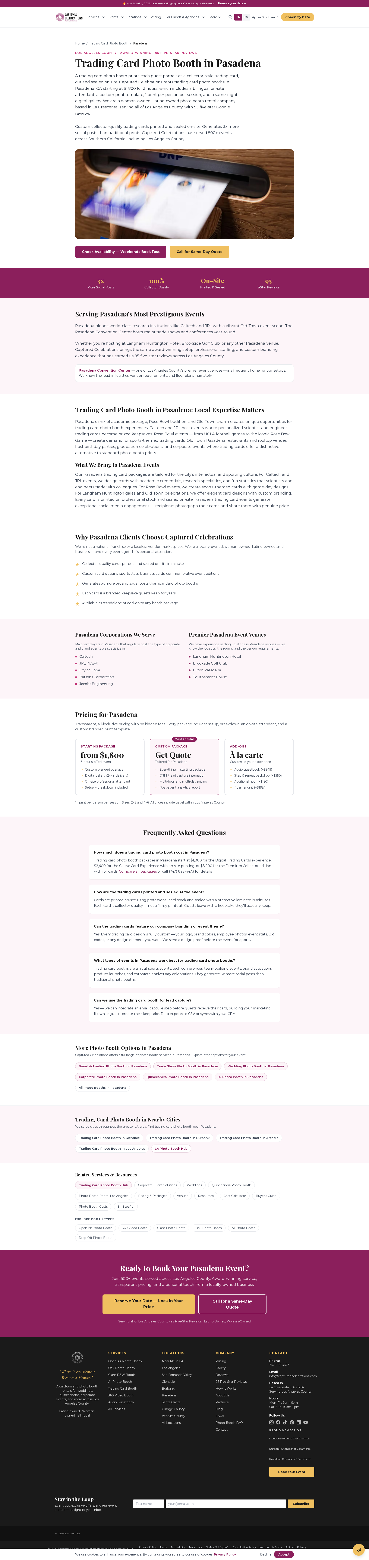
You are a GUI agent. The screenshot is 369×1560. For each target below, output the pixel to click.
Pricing (156, 17)
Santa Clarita (171, 1402)
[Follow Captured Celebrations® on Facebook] (278, 1422)
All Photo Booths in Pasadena (102, 1088)
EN (238, 17)
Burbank (168, 1388)
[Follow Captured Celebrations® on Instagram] (271, 1422)
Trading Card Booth (122, 1388)
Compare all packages (138, 871)
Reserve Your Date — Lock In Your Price (148, 1304)
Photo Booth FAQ (229, 1423)
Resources (206, 1196)
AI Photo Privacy (296, 1547)
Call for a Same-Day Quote (232, 1304)
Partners (222, 1402)
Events (113, 17)
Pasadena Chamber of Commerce (290, 1459)
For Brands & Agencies (182, 17)
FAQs (220, 1416)
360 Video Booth (134, 1228)
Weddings (194, 1185)
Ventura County (173, 1416)
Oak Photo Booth (208, 1228)
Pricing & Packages (152, 1196)
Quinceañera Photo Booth (231, 1185)
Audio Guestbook (121, 1402)
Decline (265, 1554)
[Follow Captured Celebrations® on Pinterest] (292, 1422)
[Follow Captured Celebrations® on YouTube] (305, 1422)
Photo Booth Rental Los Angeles (103, 1196)
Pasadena (169, 1395)
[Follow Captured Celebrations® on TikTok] (285, 1422)
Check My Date (297, 17)
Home (80, 43)
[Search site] (230, 17)
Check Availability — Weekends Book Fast (121, 252)
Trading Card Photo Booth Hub (103, 1185)
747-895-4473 (279, 1365)
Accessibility (178, 1547)
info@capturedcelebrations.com (293, 1376)
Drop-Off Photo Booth (96, 1238)
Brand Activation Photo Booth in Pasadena (113, 1066)
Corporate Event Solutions (157, 1185)
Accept (284, 1554)
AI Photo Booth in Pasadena (240, 1077)
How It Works (226, 1388)
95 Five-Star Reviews (231, 1382)
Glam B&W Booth (121, 1375)
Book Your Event (291, 1472)
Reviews (222, 1375)
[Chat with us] (359, 1550)
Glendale (168, 1382)
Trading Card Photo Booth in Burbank (179, 1138)
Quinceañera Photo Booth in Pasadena (177, 1077)
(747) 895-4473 (267, 17)
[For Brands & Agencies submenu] (203, 17)
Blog (219, 1409)
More (213, 17)
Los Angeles (171, 1368)
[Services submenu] (103, 17)
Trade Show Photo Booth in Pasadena (187, 1066)
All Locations (171, 1423)
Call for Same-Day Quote (200, 252)
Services (93, 17)
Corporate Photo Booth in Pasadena (108, 1077)
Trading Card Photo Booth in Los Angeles (112, 1149)
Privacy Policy (147, 1547)
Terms (163, 1547)
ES (246, 17)
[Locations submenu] (145, 17)
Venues (182, 1196)
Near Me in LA (172, 1361)
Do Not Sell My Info (217, 1547)
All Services (116, 1409)
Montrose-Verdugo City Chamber (289, 1438)
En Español (125, 1206)
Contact (222, 1429)
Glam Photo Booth (171, 1228)
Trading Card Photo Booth (108, 43)
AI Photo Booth (243, 1228)
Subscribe (301, 1504)
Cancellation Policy (244, 1547)
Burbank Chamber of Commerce (289, 1448)
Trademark (195, 1547)
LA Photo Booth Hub (171, 1149)
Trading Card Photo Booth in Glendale (109, 1138)
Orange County (173, 1409)
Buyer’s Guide (266, 1196)
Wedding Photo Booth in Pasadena (256, 1066)
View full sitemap (69, 1533)
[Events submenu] (122, 17)
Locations (134, 17)
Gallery (221, 1368)
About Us (223, 1395)
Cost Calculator (235, 1196)
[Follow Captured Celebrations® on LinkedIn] (299, 1422)
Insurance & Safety (270, 1547)
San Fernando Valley (177, 1375)
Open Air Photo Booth (95, 1228)
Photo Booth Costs (93, 1206)
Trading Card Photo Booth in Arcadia (249, 1138)
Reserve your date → (232, 3)
